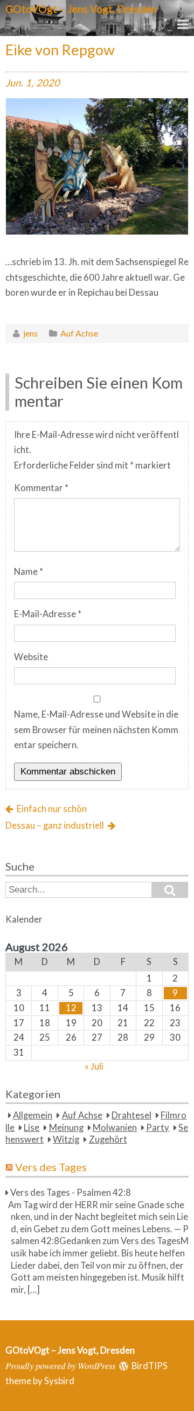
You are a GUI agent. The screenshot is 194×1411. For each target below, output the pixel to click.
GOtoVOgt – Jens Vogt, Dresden (81, 9)
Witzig (66, 1139)
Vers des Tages (51, 1166)
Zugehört (108, 1139)
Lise (31, 1127)
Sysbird (59, 1381)
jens (30, 333)
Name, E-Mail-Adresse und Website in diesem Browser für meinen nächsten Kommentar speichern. (96, 729)
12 (71, 1008)
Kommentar (41, 487)
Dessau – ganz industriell (54, 825)
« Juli (94, 1066)
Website (31, 657)
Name (28, 571)
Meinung (66, 1127)
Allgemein (32, 1115)
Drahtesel (131, 1115)
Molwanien (115, 1127)
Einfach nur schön (52, 808)
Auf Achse (79, 333)
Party (157, 1127)
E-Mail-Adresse (47, 614)
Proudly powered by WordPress (60, 1365)
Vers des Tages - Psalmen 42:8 (70, 1192)
